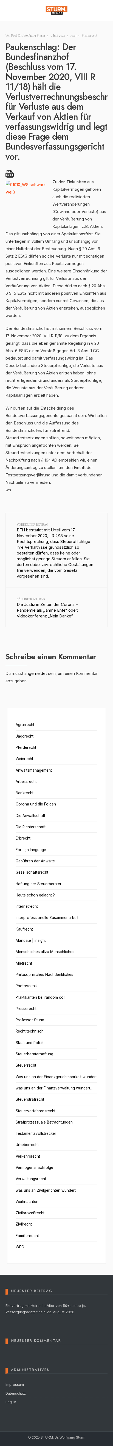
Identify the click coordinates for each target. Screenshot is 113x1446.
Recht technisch (30, 1031)
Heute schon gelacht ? (35, 895)
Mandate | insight (31, 940)
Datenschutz (15, 1393)
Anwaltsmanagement (34, 770)
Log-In (10, 1402)
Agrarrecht (25, 724)
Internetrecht (27, 906)
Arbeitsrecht (26, 781)
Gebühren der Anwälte (35, 861)
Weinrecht (24, 759)
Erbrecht (23, 838)
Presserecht (26, 1008)
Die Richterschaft (31, 827)
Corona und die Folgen (36, 804)
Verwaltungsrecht (31, 1179)
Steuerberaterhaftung (34, 1054)
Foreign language (31, 850)
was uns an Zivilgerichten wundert (46, 1190)
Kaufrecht (24, 929)
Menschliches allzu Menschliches (45, 952)
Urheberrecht (27, 1145)
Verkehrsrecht (28, 1156)
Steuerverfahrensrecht (35, 1111)
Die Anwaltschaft (30, 815)
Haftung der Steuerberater (38, 884)
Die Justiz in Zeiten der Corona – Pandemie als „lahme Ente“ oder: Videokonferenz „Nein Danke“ (47, 608)
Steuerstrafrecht (30, 1099)
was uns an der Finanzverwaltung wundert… (54, 1088)
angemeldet (35, 673)
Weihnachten (27, 1201)
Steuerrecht (89, 35)
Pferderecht (26, 747)
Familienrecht (27, 1235)
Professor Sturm (30, 1020)
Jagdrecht (24, 736)
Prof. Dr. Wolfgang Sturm (28, 35)
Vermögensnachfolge (34, 1167)
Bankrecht (24, 793)
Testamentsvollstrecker (36, 1133)
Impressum (14, 1384)
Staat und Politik (30, 1043)
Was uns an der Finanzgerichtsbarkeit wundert (56, 1077)
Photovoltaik (27, 986)
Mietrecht (24, 963)
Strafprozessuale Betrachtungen (44, 1122)
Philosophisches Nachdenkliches (44, 974)
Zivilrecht (24, 1224)
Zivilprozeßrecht (30, 1213)
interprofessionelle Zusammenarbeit (47, 917)
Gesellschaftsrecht (32, 872)
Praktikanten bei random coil (40, 997)
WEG (20, 1247)
